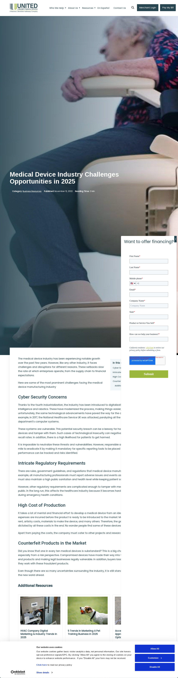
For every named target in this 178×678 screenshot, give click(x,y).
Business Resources (32, 191)
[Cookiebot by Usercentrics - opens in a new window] (18, 672)
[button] (132, 8)
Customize (153, 658)
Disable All (155, 667)
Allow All (154, 648)
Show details (42, 672)
